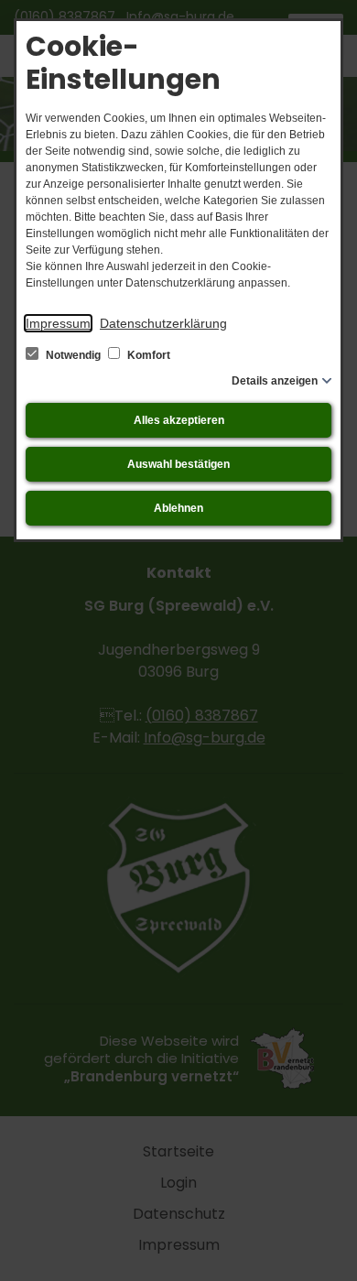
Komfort (147, 355)
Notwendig (73, 355)
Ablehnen (178, 508)
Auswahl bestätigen (178, 464)
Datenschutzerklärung (163, 323)
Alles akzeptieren (179, 420)
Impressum (58, 323)
